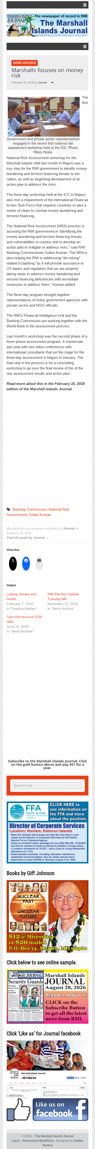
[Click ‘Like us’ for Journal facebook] (47, 1080)
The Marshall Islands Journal (53, 1136)
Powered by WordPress (38, 1140)
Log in (16, 1140)
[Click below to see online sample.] (47, 996)
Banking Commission (29, 509)
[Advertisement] (47, 449)
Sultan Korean (40, 515)
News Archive (24, 63)
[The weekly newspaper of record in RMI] (47, 25)
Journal (42, 82)
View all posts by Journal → (28, 537)
